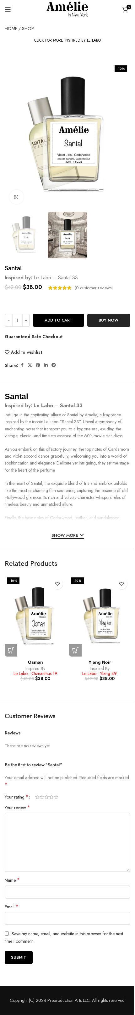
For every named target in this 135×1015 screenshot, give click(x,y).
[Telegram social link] (54, 365)
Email (12, 906)
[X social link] (30, 365)
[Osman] (35, 616)
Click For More (67, 40)
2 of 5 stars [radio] (42, 797)
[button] (11, 650)
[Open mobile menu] (8, 9)
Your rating (17, 796)
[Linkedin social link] (46, 365)
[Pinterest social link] (38, 365)
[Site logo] (67, 9)
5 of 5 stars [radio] (56, 797)
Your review (17, 807)
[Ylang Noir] (99, 616)
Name (12, 880)
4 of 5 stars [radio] (51, 797)
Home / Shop (19, 28)
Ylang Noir (100, 662)
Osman (35, 662)
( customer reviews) (94, 288)
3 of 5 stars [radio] (46, 797)
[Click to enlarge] (16, 197)
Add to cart (59, 320)
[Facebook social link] (22, 365)
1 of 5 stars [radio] (37, 797)
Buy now (109, 320)
